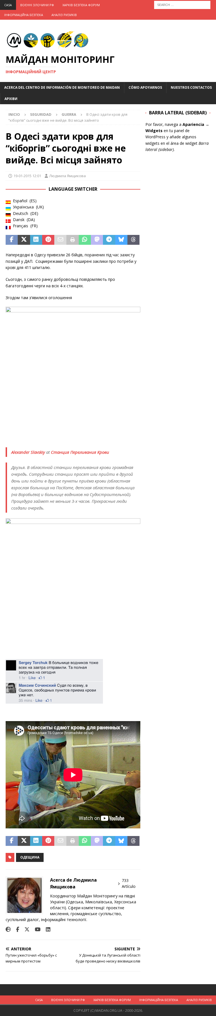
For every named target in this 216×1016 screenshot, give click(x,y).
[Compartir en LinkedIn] (36, 240)
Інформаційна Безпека (23, 15)
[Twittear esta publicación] (24, 240)
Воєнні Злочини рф (37, 5)
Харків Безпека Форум (81, 5)
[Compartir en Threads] (133, 240)
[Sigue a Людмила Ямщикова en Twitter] (25, 929)
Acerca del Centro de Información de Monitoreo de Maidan (62, 87)
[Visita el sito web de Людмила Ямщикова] (8, 929)
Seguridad (40, 114)
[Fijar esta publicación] (48, 240)
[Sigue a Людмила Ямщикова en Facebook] (15, 929)
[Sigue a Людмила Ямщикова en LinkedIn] (46, 929)
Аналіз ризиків (64, 15)
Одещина (29, 857)
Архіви (10, 98)
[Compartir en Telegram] (109, 240)
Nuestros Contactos (191, 87)
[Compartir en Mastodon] (97, 240)
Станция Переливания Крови (80, 452)
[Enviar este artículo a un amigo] (60, 240)
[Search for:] (182, 4)
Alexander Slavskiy (28, 452)
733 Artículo (129, 883)
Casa (8, 5)
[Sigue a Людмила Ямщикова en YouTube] (35, 929)
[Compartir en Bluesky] (121, 240)
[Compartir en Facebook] (12, 240)
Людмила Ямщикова (67, 175)
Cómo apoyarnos (145, 87)
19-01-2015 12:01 (27, 175)
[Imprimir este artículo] (72, 240)
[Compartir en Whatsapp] (85, 240)
